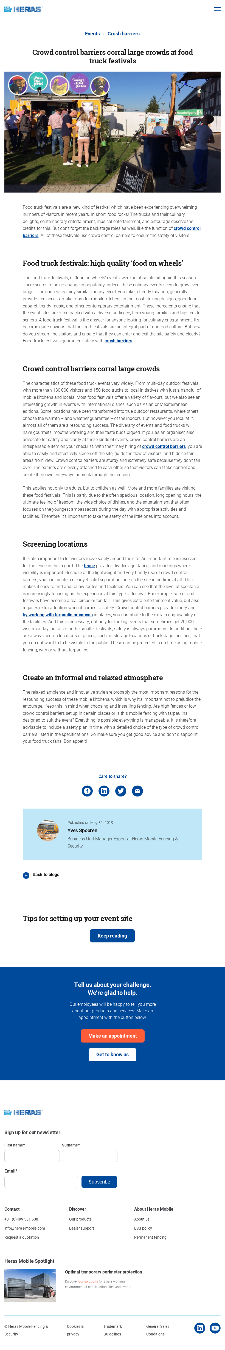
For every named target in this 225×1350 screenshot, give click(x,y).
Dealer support (81, 1228)
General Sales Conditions (157, 1330)
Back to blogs (46, 874)
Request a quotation (21, 1237)
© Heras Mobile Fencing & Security (26, 1330)
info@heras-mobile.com (24, 1228)
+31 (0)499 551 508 (21, 1219)
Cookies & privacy (75, 1330)
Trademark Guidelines (112, 1330)
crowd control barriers (164, 446)
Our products (80, 1219)
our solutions (88, 1281)
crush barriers (118, 340)
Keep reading (112, 935)
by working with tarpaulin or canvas (58, 614)
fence (89, 565)
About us (142, 1219)
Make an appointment (112, 1035)
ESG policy (143, 1228)
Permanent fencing (150, 1237)
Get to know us (112, 1054)
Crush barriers (124, 33)
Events (92, 33)
